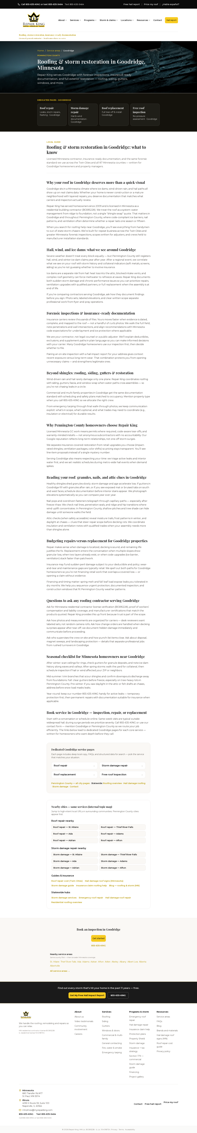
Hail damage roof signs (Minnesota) (104, 881)
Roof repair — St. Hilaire (65, 827)
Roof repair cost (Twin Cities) (67, 881)
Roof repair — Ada (63, 833)
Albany (123, 961)
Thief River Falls (68, 961)
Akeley (115, 961)
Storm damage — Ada (64, 861)
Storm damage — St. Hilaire (67, 854)
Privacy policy (163, 1051)
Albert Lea (132, 961)
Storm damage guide (62, 885)
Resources (142, 20)
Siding (105, 1021)
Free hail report (131, 4)
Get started (98, 938)
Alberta (142, 961)
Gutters (106, 1026)
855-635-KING (98, 945)
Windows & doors (111, 1030)
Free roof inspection (122, 774)
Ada (79, 961)
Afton (101, 961)
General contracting (112, 1043)
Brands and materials (167, 1030)
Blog (159, 1026)
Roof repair (74, 765)
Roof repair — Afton (111, 840)
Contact (157, 20)
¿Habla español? (170, 4)
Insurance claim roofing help (91, 885)
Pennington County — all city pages (70, 783)
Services (74, 20)
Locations (126, 20)
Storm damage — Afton (113, 868)
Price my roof (151, 4)
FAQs (159, 1021)
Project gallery (136, 1076)
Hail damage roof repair (118, 897)
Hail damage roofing (134, 783)
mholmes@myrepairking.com (37, 1110)
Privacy (114, 1129)
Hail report (171, 20)
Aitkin (107, 961)
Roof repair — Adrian (64, 840)
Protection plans (137, 1034)
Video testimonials (84, 1021)
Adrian (94, 961)
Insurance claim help (139, 1029)
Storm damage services (64, 897)
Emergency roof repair (91, 897)
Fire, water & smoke (112, 1048)
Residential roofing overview (66, 902)
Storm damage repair (122, 765)
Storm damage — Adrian (66, 868)
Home (40, 50)
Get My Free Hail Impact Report (87, 995)
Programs (89, 20)
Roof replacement (74, 774)
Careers (78, 1034)
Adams (85, 961)
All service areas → (60, 971)
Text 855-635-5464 (74, 4)
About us (79, 1016)
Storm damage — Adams (114, 861)
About (61, 20)
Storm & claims (108, 20)
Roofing (106, 1016)
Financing (134, 1072)
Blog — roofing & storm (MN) (124, 885)
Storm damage (60, 786)
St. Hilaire (54, 961)
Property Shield (137, 1038)
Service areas (53, 50)
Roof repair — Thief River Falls (117, 827)
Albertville (55, 965)
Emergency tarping (112, 1052)
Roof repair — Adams (112, 833)
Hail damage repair (138, 1024)
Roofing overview (112, 783)
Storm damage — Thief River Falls (119, 854)
